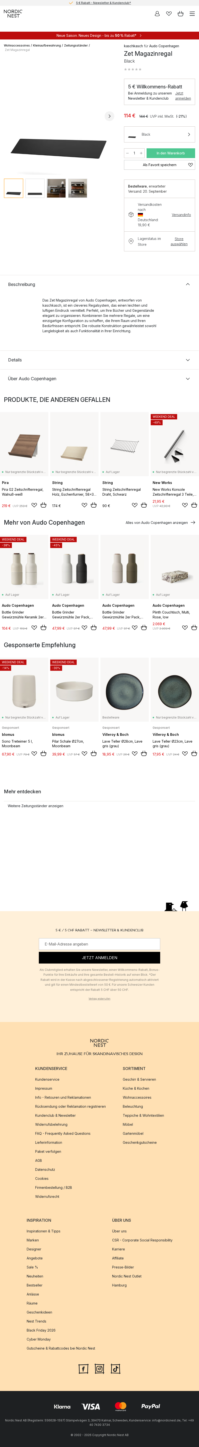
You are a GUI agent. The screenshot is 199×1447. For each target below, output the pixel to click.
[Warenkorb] (180, 13)
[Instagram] (99, 1368)
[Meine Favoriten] (169, 13)
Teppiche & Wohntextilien (143, 1115)
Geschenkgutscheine (140, 1142)
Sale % (32, 1267)
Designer (34, 1249)
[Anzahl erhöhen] (141, 153)
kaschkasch (133, 46)
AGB (38, 1160)
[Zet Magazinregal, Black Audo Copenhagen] (59, 115)
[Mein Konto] (157, 13)
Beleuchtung (133, 1106)
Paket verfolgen (48, 1151)
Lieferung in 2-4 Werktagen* (103, 3)
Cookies (42, 1178)
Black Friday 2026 (41, 1330)
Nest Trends (36, 1321)
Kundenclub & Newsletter (55, 1115)
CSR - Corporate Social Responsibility (142, 1240)
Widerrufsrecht (47, 1196)
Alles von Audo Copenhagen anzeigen (157, 522)
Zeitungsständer (76, 45)
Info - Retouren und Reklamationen (63, 1097)
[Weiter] (109, 116)
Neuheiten (35, 1276)
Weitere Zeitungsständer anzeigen (35, 806)
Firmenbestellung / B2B (53, 1187)
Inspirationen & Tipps (43, 1231)
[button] (132, 69)
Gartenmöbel (133, 1133)
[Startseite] (13, 14)
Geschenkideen (39, 1312)
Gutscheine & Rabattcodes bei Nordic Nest (61, 1348)
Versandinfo (181, 215)
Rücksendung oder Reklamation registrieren (70, 1106)
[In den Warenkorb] (43, 505)
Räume (32, 1303)
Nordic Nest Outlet (126, 1276)
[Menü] (192, 13)
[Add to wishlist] (34, 505)
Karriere (118, 1249)
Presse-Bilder (123, 1267)
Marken (33, 1240)
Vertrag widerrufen (99, 998)
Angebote (35, 1258)
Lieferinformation (48, 1142)
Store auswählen (179, 241)
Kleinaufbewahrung (47, 45)
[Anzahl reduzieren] (127, 153)
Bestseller (34, 1285)
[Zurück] (9, 116)
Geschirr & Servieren (139, 1079)
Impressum (43, 1088)
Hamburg (119, 1285)
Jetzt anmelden (183, 95)
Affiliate (118, 1258)
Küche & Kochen (136, 1088)
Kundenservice (47, 1079)
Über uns (119, 1231)
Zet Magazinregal (17, 50)
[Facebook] (83, 1368)
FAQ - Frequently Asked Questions (63, 1133)
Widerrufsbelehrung (51, 1124)
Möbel (128, 1124)
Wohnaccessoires (17, 45)
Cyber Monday (39, 1339)
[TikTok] (116, 1368)
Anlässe (33, 1294)
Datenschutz (45, 1169)
